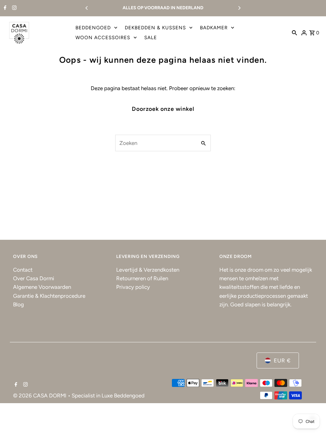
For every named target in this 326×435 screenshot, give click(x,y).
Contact (22, 270)
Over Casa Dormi (33, 278)
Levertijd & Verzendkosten (147, 270)
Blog (18, 304)
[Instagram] (14, 8)
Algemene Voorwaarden (42, 287)
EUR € (282, 360)
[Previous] (87, 8)
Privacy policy (133, 287)
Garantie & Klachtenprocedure (49, 296)
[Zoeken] (294, 32)
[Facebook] (4, 8)
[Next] (239, 8)
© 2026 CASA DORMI (40, 395)
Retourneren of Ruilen (142, 278)
